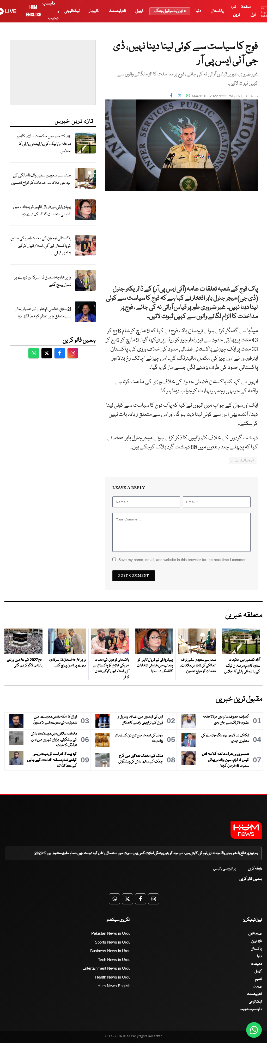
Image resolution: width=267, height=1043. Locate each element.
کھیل (139, 11)
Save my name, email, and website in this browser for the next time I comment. (183, 560)
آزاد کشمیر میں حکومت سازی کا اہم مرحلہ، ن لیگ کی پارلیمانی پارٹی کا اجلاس (44, 144)
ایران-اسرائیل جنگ (168, 11)
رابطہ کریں (255, 869)
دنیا (198, 11)
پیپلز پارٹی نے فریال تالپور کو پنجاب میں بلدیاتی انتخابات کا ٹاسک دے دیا (42, 211)
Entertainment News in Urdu (106, 968)
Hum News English (114, 985)
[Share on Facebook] (171, 95)
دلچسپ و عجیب (251, 1009)
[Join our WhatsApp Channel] (254, 1030)
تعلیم (258, 979)
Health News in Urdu (112, 977)
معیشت (256, 964)
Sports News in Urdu (112, 942)
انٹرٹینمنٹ (117, 11)
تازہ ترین (256, 941)
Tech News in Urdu (114, 959)
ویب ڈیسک (251, 96)
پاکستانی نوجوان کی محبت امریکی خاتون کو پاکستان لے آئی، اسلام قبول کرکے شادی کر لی (40, 246)
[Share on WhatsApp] (188, 95)
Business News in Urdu (110, 951)
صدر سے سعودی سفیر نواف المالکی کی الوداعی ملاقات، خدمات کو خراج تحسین (41, 179)
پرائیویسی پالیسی (224, 869)
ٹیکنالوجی (72, 11)
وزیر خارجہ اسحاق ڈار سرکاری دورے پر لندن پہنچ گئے (42, 281)
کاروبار (94, 11)
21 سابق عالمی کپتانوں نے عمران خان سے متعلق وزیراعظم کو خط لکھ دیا (43, 313)
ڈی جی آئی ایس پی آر (243, 460)
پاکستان (217, 11)
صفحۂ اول (255, 934)
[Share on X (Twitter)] (180, 95)
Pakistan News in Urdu (110, 933)
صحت (257, 986)
